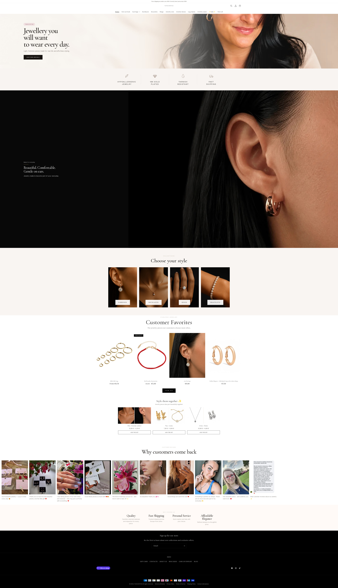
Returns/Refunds (160, 584)
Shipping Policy (191, 584)
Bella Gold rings (114, 381)
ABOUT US (163, 561)
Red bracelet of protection (150, 381)
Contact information (203, 584)
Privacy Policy (170, 584)
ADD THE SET (134, 432)
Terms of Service (180, 584)
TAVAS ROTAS (138, 584)
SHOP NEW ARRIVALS (33, 57)
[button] (136, 12)
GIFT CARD (144, 561)
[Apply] (184, 546)
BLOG (196, 561)
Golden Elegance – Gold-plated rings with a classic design (224, 381)
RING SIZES (173, 561)
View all (169, 390)
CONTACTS (154, 561)
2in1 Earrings (187, 381)
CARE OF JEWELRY (185, 561)
